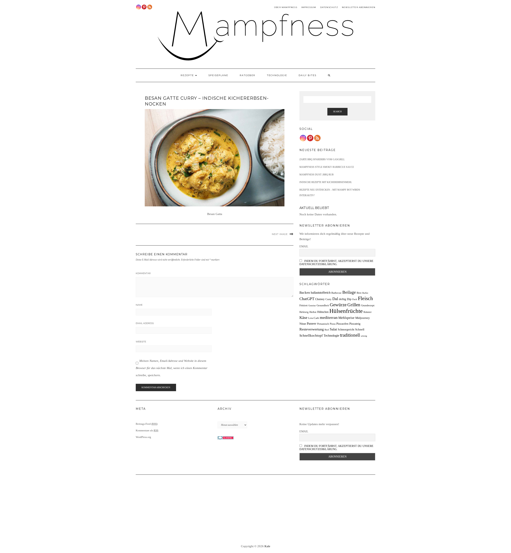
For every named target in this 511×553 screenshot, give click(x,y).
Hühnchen (323, 311)
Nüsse (302, 323)
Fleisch (365, 298)
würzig (364, 336)
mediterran (329, 317)
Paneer (311, 323)
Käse (303, 317)
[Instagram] (138, 7)
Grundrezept (367, 305)
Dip (349, 299)
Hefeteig (304, 312)
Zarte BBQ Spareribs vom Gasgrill (322, 159)
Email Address (145, 323)
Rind (327, 330)
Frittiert (303, 305)
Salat (333, 329)
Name (139, 304)
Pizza (333, 323)
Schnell (359, 329)
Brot (359, 292)
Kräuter (367, 312)
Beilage (349, 292)
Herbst (312, 312)
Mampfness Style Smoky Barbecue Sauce (326, 167)
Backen (304, 292)
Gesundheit (323, 305)
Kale (267, 546)
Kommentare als (147, 430)
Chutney (320, 299)
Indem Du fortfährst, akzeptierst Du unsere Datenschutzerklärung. (336, 263)
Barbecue (336, 292)
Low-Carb (313, 318)
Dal (335, 298)
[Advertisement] (255, 510)
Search (337, 111)
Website (141, 341)
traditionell (350, 335)
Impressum (308, 7)
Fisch (354, 299)
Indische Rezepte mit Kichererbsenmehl (325, 182)
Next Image (280, 234)
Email (303, 246)
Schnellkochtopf (311, 335)
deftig (342, 299)
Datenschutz (329, 7)
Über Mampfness (285, 7)
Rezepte (188, 75)
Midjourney (362, 317)
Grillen (353, 304)
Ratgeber (247, 75)
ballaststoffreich (321, 292)
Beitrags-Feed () (146, 423)
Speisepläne (218, 75)
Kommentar (143, 273)
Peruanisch (323, 323)
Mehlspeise (346, 318)
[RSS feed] (149, 7)
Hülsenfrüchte (346, 311)
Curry (328, 299)
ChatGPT (306, 298)
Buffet (365, 293)
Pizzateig (354, 323)
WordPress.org (143, 437)
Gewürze (338, 304)
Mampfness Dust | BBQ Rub (316, 174)
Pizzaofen (342, 323)
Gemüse (312, 305)
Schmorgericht (346, 329)
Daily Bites (307, 75)
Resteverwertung (311, 329)
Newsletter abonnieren (358, 7)
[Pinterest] (144, 7)
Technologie (277, 75)
